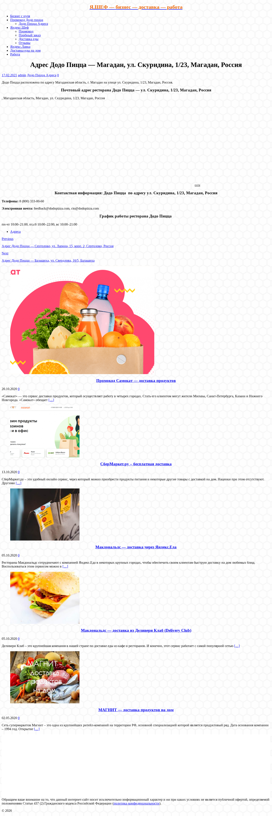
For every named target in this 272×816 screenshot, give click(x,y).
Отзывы (24, 43)
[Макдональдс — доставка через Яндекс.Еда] (44, 539)
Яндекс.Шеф (19, 27)
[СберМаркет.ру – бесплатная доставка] (44, 456)
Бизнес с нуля (20, 16)
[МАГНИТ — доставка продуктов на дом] (44, 702)
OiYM (197, 185)
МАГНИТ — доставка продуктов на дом (136, 710)
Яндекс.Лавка (20, 46)
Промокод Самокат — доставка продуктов (136, 380)
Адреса (15, 231)
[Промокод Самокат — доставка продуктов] (82, 373)
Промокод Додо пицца (26, 20)
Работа (15, 54)
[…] (51, 400)
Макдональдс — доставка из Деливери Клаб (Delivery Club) (136, 630)
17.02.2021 (9, 75)
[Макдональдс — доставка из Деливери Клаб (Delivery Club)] (44, 622)
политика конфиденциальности (136, 803)
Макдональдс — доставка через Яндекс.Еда (136, 547)
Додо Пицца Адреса (33, 24)
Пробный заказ (30, 35)
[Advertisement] (136, 764)
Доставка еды (28, 39)
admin (22, 75)
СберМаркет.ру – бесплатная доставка (136, 464)
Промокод (26, 31)
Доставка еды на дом (25, 50)
